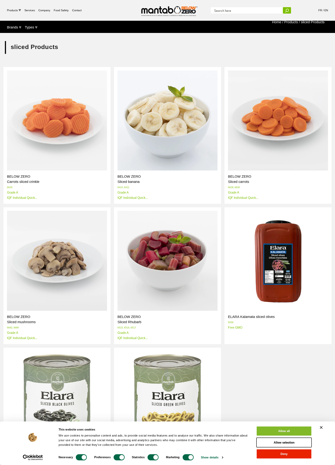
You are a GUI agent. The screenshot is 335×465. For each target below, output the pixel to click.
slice (34, 207)
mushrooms (32, 347)
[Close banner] (321, 427)
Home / (277, 22)
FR (320, 10)
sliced (46, 207)
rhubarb (160, 347)
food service (124, 347)
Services (29, 10)
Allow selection (284, 442)
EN (326, 10)
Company (44, 10)
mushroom (12, 347)
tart (195, 347)
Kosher (249, 347)
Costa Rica (138, 207)
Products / (292, 22)
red (148, 347)
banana (121, 207)
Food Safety (61, 10)
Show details (209, 457)
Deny (284, 454)
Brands (12, 27)
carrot (9, 207)
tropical (168, 207)
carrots (22, 207)
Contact (77, 10)
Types (29, 27)
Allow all (284, 431)
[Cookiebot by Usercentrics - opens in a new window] (33, 457)
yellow (181, 207)
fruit (139, 347)
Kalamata (233, 347)
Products (12, 10)
